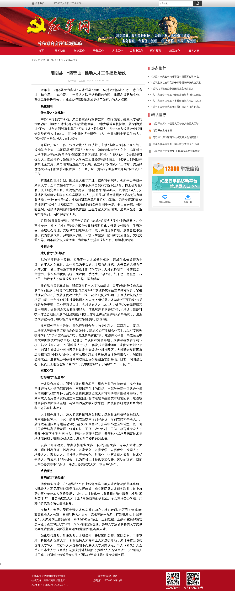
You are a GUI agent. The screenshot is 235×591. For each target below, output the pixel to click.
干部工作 (98, 50)
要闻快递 (60, 50)
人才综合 (68, 60)
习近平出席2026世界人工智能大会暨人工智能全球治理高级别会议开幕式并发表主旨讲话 (177, 123)
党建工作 (79, 50)
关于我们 (40, 3)
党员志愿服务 (165, 202)
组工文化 (174, 50)
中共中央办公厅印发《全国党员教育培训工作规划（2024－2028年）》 (177, 94)
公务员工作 (136, 50)
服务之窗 (193, 50)
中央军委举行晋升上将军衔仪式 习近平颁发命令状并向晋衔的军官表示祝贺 (177, 144)
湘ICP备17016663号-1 (56, 585)
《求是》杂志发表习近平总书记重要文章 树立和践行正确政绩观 (177, 76)
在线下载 (188, 202)
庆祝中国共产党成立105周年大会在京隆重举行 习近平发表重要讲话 (177, 151)
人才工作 (117, 50)
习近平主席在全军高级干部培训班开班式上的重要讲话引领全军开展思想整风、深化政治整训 (177, 82)
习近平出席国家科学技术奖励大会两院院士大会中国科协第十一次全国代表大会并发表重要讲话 (177, 137)
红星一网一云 (47, 60)
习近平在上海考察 (162, 130)
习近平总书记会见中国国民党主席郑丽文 (172, 88)
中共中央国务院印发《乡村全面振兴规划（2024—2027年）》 (177, 100)
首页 (41, 50)
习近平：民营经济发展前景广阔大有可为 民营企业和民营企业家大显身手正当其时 (177, 106)
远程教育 (155, 50)
